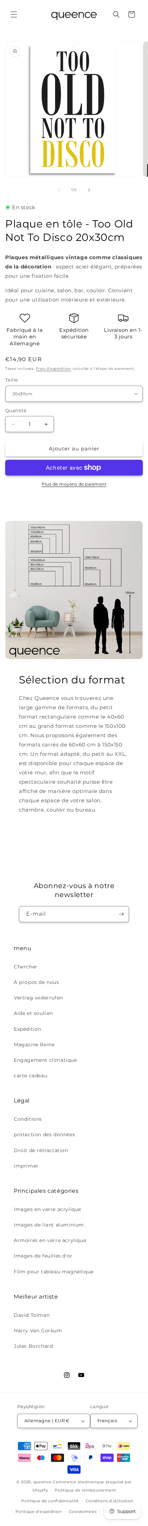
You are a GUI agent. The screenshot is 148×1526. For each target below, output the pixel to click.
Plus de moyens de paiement (74, 484)
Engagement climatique (45, 1060)
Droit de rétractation (41, 1150)
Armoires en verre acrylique (50, 1240)
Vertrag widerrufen (38, 998)
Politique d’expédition (38, 1511)
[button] (13, 14)
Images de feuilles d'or (43, 1256)
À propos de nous (36, 982)
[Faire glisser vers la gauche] (58, 189)
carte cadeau (30, 1075)
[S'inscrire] (121, 914)
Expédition (27, 1029)
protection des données (44, 1134)
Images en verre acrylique (47, 1209)
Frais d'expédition (53, 368)
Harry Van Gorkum (38, 1330)
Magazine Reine (34, 1044)
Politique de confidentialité (50, 1500)
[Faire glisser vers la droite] (89, 189)
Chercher (26, 967)
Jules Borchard (33, 1346)
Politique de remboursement (85, 1490)
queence (42, 1481)
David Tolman (32, 1315)
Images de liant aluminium (49, 1225)
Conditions (28, 1119)
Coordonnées (83, 1511)
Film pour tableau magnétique (54, 1272)
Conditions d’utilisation (110, 1500)
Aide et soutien (33, 1013)
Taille (11, 380)
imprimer (26, 1166)
